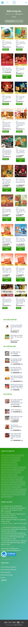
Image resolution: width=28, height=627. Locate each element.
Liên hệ (4, 307)
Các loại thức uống (15, 460)
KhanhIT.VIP (8, 559)
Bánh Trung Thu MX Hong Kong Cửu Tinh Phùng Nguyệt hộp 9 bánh (6, 301)
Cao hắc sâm (20, 455)
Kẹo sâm (4, 474)
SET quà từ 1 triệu (6, 487)
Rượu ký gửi (14, 482)
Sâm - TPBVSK (5, 489)
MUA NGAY (5, 49)
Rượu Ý (11, 484)
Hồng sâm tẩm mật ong (17, 470)
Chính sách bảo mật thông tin (8, 567)
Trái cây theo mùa (6, 494)
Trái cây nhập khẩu (20, 491)
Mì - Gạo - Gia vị (12, 474)
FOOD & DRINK (5, 462)
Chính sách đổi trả (5, 572)
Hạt (15, 465)
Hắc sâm (14, 467)
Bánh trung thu (11, 455)
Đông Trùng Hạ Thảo (7, 496)
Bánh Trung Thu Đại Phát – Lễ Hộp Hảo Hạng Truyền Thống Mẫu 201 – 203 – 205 (7, 240)
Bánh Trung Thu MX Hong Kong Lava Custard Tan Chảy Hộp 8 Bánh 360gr (6, 124)
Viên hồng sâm (16, 494)
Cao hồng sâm (5, 457)
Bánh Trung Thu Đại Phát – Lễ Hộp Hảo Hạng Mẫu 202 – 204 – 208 (20, 211)
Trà (12, 491)
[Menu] (2, 2)
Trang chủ (7, 14)
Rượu (12, 479)
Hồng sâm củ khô (6, 470)
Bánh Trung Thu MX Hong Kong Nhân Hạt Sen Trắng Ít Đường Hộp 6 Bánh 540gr (6, 152)
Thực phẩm (22, 489)
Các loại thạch (5, 460)
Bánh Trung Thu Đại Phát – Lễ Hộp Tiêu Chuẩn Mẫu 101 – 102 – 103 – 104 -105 (20, 271)
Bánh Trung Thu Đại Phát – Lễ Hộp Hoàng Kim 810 (20, 43)
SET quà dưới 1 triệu (20, 484)
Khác (4, 472)
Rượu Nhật (22, 482)
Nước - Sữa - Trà (18, 477)
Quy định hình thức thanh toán (8, 569)
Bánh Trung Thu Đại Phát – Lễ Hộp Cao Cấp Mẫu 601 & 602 (20, 151)
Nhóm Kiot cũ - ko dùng (7, 477)
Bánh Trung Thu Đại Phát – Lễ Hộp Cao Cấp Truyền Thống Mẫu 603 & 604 (6, 181)
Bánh (13, 14)
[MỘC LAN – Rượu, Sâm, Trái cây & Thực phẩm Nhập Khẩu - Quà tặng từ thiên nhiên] (14, 2)
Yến (23, 494)
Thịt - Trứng (14, 489)
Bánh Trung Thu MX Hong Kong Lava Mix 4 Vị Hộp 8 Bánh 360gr (20, 124)
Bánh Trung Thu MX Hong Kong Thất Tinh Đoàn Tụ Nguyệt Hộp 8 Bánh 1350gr (20, 301)
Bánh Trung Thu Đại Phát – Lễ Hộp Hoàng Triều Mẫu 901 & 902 (7, 69)
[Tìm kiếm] (7, 2)
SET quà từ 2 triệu (16, 487)
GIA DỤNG (13, 462)
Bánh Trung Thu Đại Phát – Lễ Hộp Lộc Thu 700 (20, 69)
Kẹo (8, 472)
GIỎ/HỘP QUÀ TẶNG (7, 465)
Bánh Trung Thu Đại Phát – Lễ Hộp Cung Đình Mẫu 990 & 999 (20, 181)
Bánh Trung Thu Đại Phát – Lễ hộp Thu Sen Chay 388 (20, 98)
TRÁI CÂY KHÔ (5, 491)
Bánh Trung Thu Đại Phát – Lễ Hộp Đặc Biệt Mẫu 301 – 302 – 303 (7, 211)
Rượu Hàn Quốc (6, 482)
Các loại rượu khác (15, 457)
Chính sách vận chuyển (7, 575)
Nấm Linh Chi (5, 479)
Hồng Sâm (22, 467)
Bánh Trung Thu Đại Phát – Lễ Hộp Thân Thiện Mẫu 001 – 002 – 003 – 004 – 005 (7, 270)
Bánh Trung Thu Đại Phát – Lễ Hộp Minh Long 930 (6, 98)
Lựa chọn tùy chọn (7, 76)
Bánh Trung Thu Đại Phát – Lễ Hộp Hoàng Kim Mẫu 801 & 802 (20, 240)
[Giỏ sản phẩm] (26, 2)
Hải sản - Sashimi (6, 467)
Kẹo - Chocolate (16, 472)
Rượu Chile (19, 479)
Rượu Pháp (5, 484)
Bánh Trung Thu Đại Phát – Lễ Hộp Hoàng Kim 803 (7, 43)
